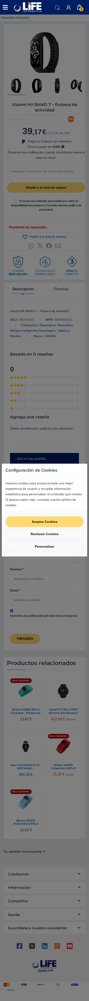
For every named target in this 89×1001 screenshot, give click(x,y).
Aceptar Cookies (45, 521)
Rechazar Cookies (45, 534)
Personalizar (44, 546)
